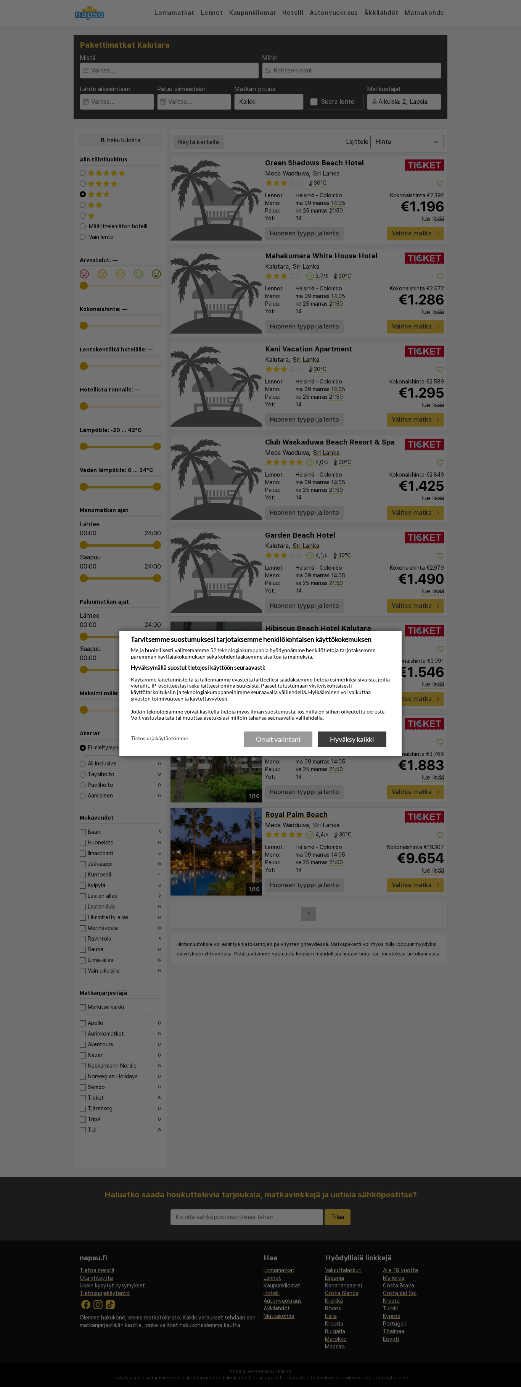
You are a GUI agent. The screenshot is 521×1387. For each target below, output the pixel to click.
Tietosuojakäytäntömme (159, 739)
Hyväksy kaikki (352, 739)
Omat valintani (278, 739)
